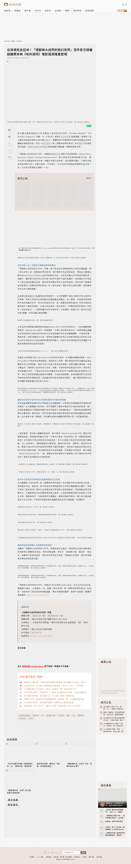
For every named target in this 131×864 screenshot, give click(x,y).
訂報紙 (84, 857)
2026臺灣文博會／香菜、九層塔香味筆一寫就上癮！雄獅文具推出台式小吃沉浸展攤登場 (114, 730)
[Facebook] (9, 130)
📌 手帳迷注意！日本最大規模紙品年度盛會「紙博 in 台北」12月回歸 (51, 685)
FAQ (38, 857)
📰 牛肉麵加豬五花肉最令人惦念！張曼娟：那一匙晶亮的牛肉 (47, 689)
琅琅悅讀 (6, 41)
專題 (67, 10)
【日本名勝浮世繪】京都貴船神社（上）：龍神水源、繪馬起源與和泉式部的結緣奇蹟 (20, 766)
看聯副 (17, 10)
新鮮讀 (7, 10)
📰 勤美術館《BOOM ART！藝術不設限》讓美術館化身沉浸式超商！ (50, 705)
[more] (88, 178)
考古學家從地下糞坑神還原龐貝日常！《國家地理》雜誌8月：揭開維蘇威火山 (114, 719)
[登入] (123, 4)
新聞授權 (48, 857)
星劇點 (58, 10)
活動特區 (19, 41)
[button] (9, 143)
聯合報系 (77, 857)
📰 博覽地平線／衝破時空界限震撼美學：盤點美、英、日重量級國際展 (51, 699)
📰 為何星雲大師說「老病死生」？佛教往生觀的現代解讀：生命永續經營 (52, 692)
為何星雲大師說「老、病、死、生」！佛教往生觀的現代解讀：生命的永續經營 (114, 708)
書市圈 (27, 10)
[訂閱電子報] (121, 10)
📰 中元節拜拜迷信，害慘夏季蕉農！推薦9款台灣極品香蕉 (46, 702)
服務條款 (56, 857)
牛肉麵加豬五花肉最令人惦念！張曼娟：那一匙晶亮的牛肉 (114, 724)
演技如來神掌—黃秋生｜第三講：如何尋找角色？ (48, 764)
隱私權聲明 (69, 857)
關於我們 (91, 857)
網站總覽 (99, 857)
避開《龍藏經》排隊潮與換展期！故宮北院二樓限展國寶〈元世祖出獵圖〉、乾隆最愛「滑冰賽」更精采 (114, 713)
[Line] (9, 136)
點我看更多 (37, 632)
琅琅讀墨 (89, 10)
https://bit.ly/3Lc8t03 (42, 635)
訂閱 (83, 852)
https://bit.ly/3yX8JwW (37, 595)
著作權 (62, 857)
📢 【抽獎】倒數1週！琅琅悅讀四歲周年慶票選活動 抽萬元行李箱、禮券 (52, 682)
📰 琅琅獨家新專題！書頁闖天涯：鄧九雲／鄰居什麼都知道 (46, 695)
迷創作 (48, 10)
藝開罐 (38, 10)
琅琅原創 (77, 10)
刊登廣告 (32, 857)
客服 (42, 857)
